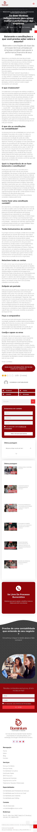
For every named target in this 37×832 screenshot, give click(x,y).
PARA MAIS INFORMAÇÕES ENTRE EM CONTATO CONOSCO (18, 368)
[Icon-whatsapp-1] (23, 741)
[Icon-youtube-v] (20, 741)
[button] (33, 3)
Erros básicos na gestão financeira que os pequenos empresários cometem (24, 525)
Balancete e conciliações (11, 11)
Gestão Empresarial (27, 11)
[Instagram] (17, 741)
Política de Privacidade (24, 703)
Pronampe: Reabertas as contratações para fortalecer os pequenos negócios (25, 506)
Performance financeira (18, 13)
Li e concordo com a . (17, 703)
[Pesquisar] (33, 401)
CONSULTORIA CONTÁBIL (25, 467)
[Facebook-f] (13, 741)
